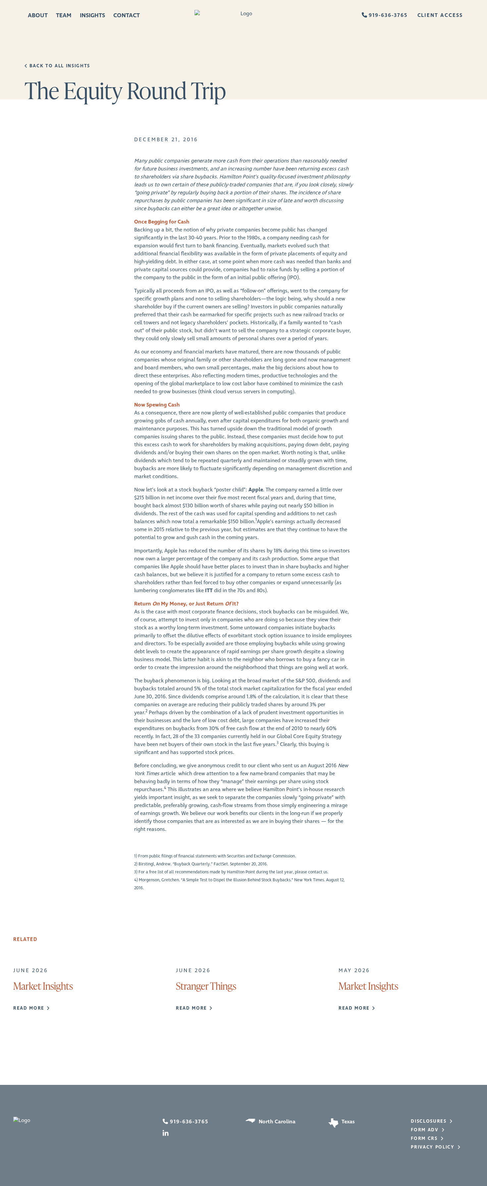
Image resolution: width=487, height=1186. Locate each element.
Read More (28, 1008)
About (38, 16)
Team (64, 16)
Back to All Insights (59, 66)
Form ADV (424, 1130)
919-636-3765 (388, 15)
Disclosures (429, 1121)
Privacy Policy (433, 1147)
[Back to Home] (243, 16)
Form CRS (424, 1139)
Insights (92, 16)
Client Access (440, 15)
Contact (126, 16)
